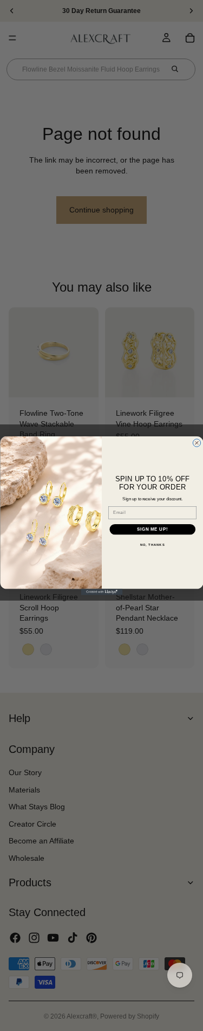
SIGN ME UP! (152, 529)
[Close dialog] (196, 442)
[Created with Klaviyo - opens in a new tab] (101, 592)
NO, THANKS (152, 545)
